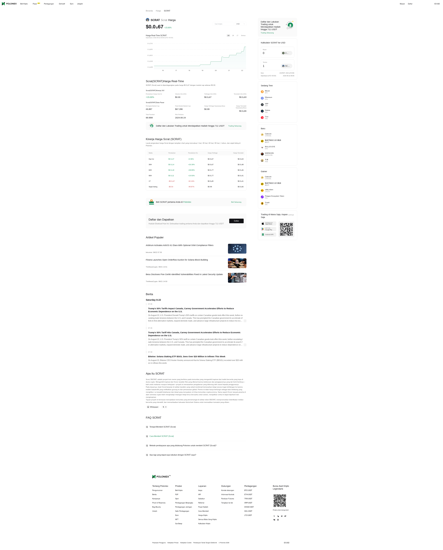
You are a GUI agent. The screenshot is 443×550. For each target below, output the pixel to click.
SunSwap (178, 523)
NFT (176, 519)
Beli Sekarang (236, 202)
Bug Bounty (156, 507)
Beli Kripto (179, 490)
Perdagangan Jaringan (183, 507)
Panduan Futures (227, 498)
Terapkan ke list (227, 503)
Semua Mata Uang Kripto (207, 519)
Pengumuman (157, 490)
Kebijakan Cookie (186, 542)
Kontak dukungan (227, 490)
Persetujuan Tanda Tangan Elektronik (205, 542)
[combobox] (223, 23)
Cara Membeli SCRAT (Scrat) (162, 436)
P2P (176, 494)
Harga (158, 11)
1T (237, 35)
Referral (201, 503)
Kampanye (156, 498)
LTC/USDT (248, 515)
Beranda (149, 11)
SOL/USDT (248, 511)
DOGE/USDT (249, 507)
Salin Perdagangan (182, 511)
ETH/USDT (248, 494)
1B (233, 35)
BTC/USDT (248, 490)
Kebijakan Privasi (173, 542)
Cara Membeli (203, 511)
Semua (243, 35)
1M (228, 35)
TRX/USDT (248, 498)
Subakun (201, 498)
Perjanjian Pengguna (159, 542)
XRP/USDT (248, 503)
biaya (200, 490)
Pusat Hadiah (203, 507)
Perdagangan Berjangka (184, 503)
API (199, 494)
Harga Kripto (203, 515)
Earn (177, 515)
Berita (154, 494)
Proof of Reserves (158, 503)
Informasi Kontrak (227, 494)
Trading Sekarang (234, 126)
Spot (177, 498)
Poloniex (9, 3)
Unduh (154, 511)
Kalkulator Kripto (204, 523)
